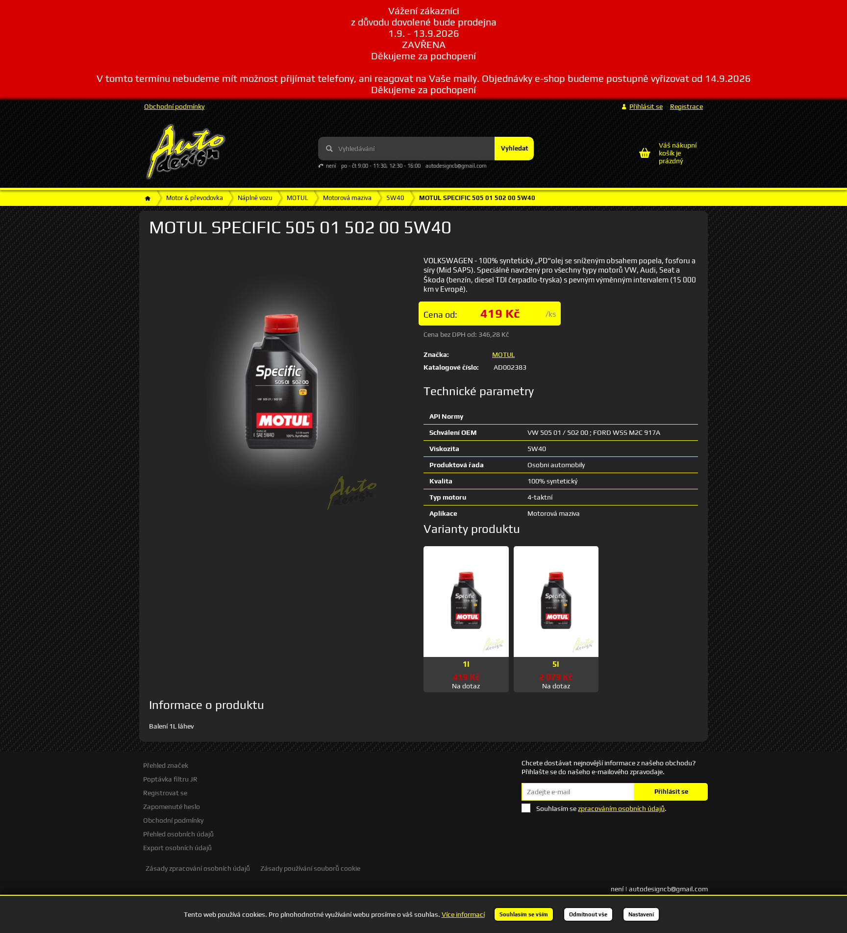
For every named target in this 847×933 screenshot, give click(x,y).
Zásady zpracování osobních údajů (198, 868)
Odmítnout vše (588, 914)
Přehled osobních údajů (178, 834)
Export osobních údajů (177, 848)
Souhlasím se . (601, 808)
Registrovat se (165, 793)
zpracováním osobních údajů (621, 808)
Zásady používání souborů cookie (310, 868)
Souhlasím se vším (523, 914)
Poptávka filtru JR (170, 779)
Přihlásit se (671, 791)
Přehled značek (165, 765)
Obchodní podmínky (174, 106)
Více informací (463, 914)
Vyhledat (514, 148)
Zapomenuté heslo (171, 806)
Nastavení (641, 914)
